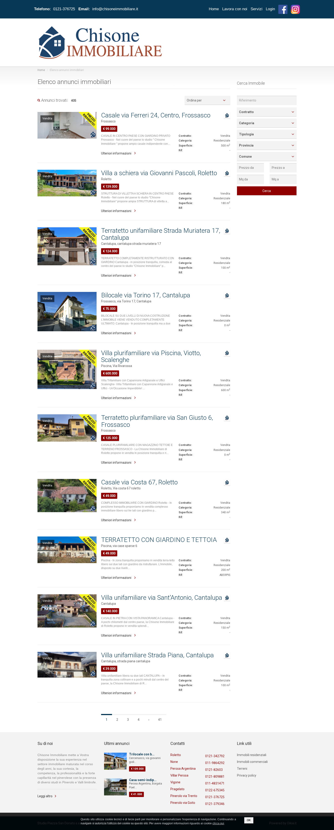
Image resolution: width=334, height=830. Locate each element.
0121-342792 (214, 756)
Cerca (266, 191)
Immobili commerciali (252, 762)
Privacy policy (246, 775)
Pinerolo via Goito (182, 803)
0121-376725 (214, 797)
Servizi (256, 9)
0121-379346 (214, 804)
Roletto (175, 755)
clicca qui (218, 823)
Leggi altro (44, 796)
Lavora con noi (234, 9)
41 (160, 719)
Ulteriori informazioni (116, 153)
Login (270, 9)
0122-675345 (214, 790)
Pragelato (177, 789)
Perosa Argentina (183, 768)
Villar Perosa (179, 775)
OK (249, 820)
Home (214, 9)
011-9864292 (214, 763)
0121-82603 (214, 770)
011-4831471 (214, 783)
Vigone (175, 782)
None (174, 762)
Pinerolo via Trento (183, 796)
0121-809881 (214, 776)
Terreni (242, 768)
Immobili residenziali (251, 755)
